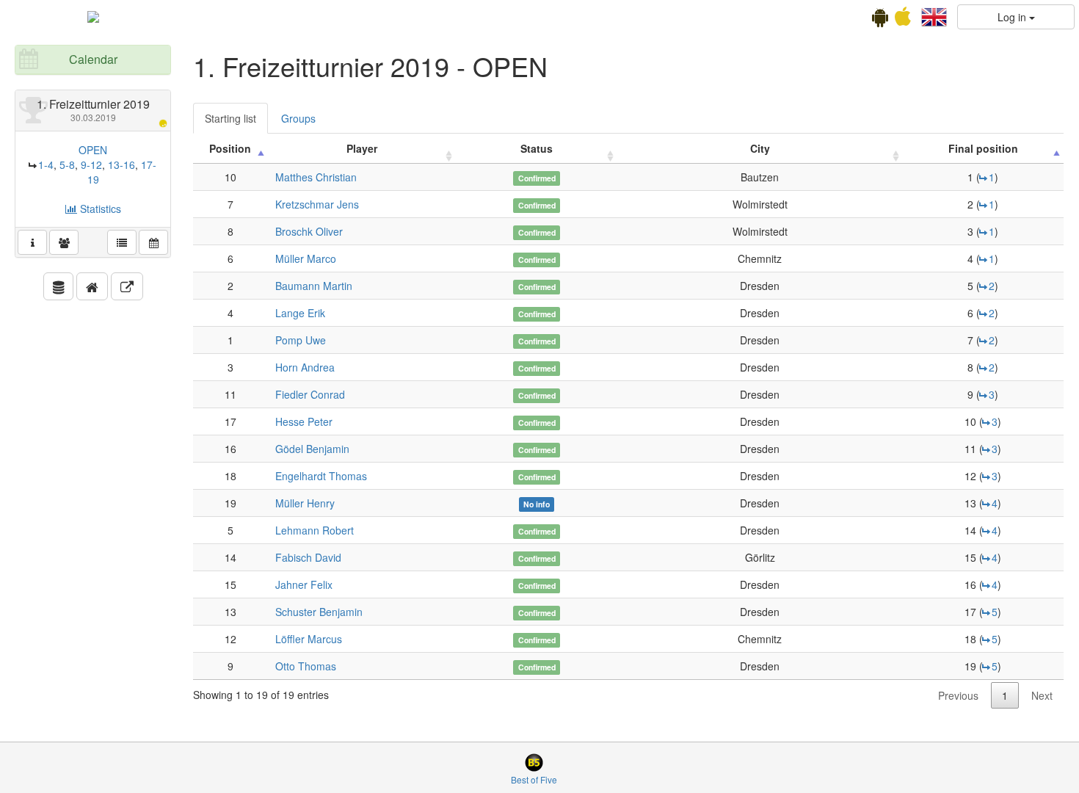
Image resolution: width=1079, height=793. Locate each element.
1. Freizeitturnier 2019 (93, 109)
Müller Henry (305, 503)
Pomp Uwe (300, 340)
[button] (934, 15)
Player (361, 148)
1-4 (46, 164)
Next (1042, 695)
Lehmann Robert (314, 530)
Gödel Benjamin (312, 448)
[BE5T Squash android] (880, 19)
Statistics (99, 208)
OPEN (93, 149)
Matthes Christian (316, 177)
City (760, 148)
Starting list (230, 118)
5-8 (67, 164)
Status (536, 148)
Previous (958, 695)
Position (230, 148)
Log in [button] (1013, 17)
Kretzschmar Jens (317, 204)
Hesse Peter (304, 421)
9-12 (91, 164)
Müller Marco (305, 258)
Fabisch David (308, 557)
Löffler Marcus (308, 638)
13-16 (121, 164)
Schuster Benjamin (319, 611)
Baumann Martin (313, 285)
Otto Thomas (305, 666)
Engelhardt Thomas (321, 475)
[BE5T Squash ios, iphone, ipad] (903, 19)
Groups (298, 118)
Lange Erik (300, 312)
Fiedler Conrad (310, 394)
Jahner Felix (304, 584)
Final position (983, 148)
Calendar (93, 59)
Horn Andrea (305, 367)
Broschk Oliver (309, 231)
